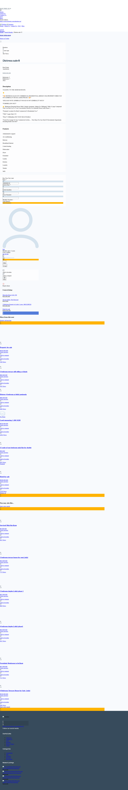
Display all (3, 493)
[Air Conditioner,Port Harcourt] (11, 766)
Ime (4, 249)
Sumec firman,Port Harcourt (10, 782)
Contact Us (3, 15)
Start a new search (5, 506)
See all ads (5, 254)
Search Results (9, 32)
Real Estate (9, 759)
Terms (7, 745)
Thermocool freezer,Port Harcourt (12, 773)
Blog (1, 18)
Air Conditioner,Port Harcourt (11, 768)
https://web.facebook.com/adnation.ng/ (10, 21)
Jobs (7, 754)
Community (9, 753)
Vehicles (8, 756)
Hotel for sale (6, 309)
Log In (2, 29)
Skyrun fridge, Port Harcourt (10, 299)
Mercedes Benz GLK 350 (10, 295)
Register (2, 31)
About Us (3, 13)
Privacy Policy (10, 744)
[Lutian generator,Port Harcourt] (12, 776)
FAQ (1, 16)
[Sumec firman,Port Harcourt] (11, 781)
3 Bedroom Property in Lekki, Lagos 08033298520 (17, 304)
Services (8, 757)
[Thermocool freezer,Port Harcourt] (13, 771)
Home (2, 12)
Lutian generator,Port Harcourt (11, 777)
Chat (4, 263)
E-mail (5, 266)
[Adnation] (3, 24)
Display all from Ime (5, 320)
